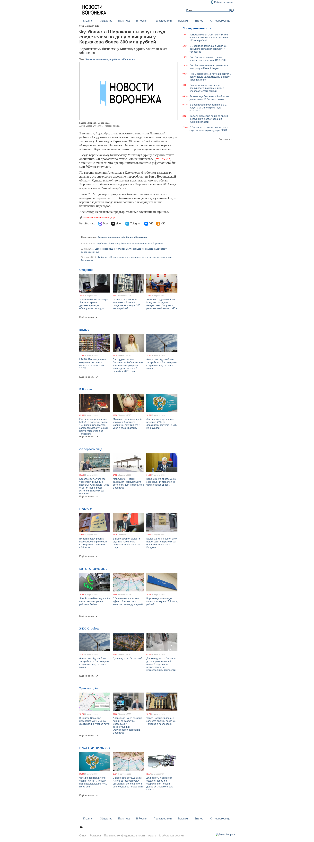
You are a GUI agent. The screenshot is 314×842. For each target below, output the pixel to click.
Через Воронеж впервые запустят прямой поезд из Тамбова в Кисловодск (160, 721)
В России (141, 20)
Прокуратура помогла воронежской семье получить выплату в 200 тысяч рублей (126, 304)
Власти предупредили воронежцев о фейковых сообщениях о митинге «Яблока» (93, 543)
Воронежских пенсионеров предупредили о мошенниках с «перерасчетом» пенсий (207, 88)
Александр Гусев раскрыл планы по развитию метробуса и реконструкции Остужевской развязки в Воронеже (127, 725)
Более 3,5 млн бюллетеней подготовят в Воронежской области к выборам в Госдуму (161, 543)
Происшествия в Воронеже (96, 217)
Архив (152, 835)
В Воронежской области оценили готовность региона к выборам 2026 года (126, 543)
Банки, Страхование (93, 568)
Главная (88, 20)
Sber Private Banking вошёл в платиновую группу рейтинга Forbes (94, 601)
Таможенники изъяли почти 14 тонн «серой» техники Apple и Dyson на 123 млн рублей (209, 37)
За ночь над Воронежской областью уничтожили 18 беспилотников (210, 98)
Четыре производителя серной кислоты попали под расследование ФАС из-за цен (93, 782)
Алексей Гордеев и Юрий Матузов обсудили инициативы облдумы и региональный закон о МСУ (161, 304)
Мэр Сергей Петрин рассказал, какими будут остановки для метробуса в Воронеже (128, 483)
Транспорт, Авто (90, 688)
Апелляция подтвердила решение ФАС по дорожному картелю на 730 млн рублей (161, 423)
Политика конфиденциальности (124, 835)
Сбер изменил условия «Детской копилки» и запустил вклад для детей (128, 601)
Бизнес (198, 20)
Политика (124, 20)
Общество (106, 20)
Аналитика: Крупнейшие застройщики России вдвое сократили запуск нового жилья (161, 363)
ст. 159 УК (163, 158)
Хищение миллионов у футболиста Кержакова (110, 59)
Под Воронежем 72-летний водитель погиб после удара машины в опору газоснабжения (210, 76)
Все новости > (225, 139)
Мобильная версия (223, 2)
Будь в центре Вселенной (127, 658)
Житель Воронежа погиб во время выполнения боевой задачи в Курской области (209, 118)
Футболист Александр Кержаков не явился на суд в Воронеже (130, 243)
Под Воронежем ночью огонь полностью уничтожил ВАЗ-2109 (208, 58)
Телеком (183, 20)
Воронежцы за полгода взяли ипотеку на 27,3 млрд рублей (161, 601)
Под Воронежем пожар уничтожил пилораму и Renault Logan (209, 67)
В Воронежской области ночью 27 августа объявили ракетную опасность (208, 107)
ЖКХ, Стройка (89, 628)
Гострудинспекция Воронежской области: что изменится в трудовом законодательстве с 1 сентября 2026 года (128, 365)
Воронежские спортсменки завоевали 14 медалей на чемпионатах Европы (161, 481)
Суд (113, 217)
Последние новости (197, 28)
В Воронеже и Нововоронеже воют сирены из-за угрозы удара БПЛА (209, 128)
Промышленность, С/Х (94, 748)
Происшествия (163, 20)
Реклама (95, 835)
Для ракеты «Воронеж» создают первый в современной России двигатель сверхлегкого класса (159, 783)
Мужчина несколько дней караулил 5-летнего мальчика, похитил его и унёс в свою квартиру (127, 423)
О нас (83, 835)
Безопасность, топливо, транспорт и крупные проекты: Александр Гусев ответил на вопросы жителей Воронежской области (94, 486)
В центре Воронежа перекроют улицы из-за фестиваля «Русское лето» (94, 721)
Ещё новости (86, 317)
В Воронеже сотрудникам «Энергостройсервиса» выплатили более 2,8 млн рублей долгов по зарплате (128, 782)
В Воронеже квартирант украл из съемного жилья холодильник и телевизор (208, 48)
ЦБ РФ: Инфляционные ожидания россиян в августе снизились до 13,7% (92, 363)
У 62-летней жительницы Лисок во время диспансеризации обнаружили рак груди (93, 304)
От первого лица (220, 20)
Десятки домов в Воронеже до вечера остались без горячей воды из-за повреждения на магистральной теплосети (161, 664)
